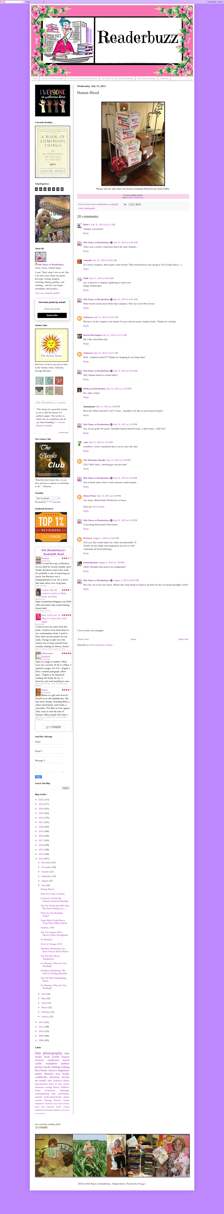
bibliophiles (65, 1110)
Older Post (183, 639)
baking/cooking (60, 1067)
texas (37, 1113)
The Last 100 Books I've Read (52, 78)
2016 (41, 845)
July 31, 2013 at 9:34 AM (125, 371)
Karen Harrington (92, 335)
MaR (85, 278)
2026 (41, 799)
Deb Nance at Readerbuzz (96, 242)
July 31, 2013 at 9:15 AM (115, 335)
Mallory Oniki (41, 599)
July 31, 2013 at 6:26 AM (125, 242)
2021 (41, 822)
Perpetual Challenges (126, 78)
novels (65, 1077)
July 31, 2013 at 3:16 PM (125, 478)
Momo (44, 690)
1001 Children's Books (58, 1080)
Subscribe (52, 315)
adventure (49, 1103)
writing (48, 1087)
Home (35, 78)
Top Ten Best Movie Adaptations (50, 957)
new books (62, 1073)
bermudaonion (90, 562)
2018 (41, 836)
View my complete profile (47, 293)
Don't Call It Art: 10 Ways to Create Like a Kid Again (53, 618)
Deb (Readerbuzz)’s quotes (51, 402)
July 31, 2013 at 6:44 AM (101, 278)
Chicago (48, 1100)
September (46, 876)
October (45, 871)
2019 (41, 831)
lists (38, 1053)
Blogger (141, 1183)
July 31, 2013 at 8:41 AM (106, 317)
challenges (64, 1090)
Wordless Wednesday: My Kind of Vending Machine (54, 972)
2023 (41, 813)
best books (41, 1070)
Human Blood (47, 889)
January (45, 1016)
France (65, 1056)
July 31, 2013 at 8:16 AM (125, 299)
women (66, 1107)
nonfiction (53, 1060)
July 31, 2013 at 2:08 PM (108, 406)
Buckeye (45, 558)
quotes (66, 1097)
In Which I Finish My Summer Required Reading (54, 899)
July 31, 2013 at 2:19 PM (125, 424)
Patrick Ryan (46, 561)
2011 (41, 1026)
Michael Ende (46, 692)
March (44, 1007)
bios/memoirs (41, 1084)
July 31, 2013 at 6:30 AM (105, 260)
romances (39, 1103)
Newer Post (83, 639)
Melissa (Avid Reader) (94, 388)
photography (90, 208)
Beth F (86, 224)
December (46, 862)
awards (38, 1100)
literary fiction (61, 1100)
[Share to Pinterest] (139, 204)
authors (65, 1063)
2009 (41, 1035)
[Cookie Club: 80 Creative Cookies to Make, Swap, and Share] (39, 595)
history (56, 1087)
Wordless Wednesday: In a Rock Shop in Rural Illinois (55, 950)
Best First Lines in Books (53, 894)
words (42, 1080)
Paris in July (55, 1084)
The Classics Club (107, 78)
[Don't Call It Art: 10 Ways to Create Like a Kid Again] (39, 619)
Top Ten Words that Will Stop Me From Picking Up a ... (55, 907)
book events (51, 1056)
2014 (41, 854)
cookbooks (41, 1077)
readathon (51, 1063)
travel (66, 1060)
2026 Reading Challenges (147, 78)
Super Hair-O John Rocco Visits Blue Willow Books (54, 921)
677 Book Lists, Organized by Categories (82, 78)
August (45, 880)
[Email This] (130, 204)
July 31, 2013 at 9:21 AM (106, 353)
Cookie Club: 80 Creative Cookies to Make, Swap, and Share (54, 593)
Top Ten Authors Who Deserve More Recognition (54, 933)
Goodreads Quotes (63, 432)
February (45, 1012)
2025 (41, 804)
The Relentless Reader (94, 460)
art (36, 1080)
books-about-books (53, 1097)
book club (40, 1107)
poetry (66, 1084)
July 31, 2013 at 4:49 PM (109, 496)
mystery (42, 1113)
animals (38, 1097)
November (46, 867)
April (44, 1003)
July (43, 885)
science (66, 1103)
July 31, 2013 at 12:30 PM (118, 388)
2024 (41, 808)
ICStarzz (87, 538)
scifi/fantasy (63, 1093)
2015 (41, 849)
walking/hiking (42, 1093)
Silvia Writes (89, 496)
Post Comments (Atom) (101, 645)
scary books (58, 1103)
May (43, 998)
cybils (38, 1063)
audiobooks (39, 1110)
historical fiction (54, 1107)
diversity (55, 1077)
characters (39, 1087)
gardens (57, 1110)
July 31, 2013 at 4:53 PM (125, 520)
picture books (43, 1067)
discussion (49, 1110)
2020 (41, 826)
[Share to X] (135, 204)
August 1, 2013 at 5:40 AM (106, 538)
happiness (63, 1070)
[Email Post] (125, 204)
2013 (41, 858)
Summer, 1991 (47, 927)
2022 (41, 817)
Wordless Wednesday (135, 198)
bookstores (50, 1090)
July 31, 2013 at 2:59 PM (118, 460)
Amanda (87, 260)
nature (38, 1073)
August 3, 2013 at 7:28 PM (111, 562)
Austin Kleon (40, 624)
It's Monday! (47, 939)
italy (53, 1093)
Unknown (88, 317)
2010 (41, 1031)
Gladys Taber (46, 659)
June (43, 994)
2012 (41, 1022)
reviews (39, 1060)
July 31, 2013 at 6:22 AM (103, 224)
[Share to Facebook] (137, 204)
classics (52, 1070)
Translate (56, 502)
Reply (86, 233)
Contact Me (164, 78)
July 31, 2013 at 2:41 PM (101, 442)
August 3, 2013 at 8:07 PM (126, 580)
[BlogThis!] (132, 204)
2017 (41, 840)
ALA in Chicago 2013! (51, 944)
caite (85, 442)
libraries (49, 1073)
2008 (41, 1040)
